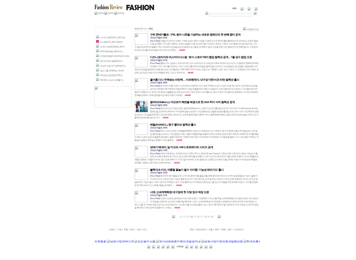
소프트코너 (239, 229)
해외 (217, 229)
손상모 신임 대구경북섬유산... (113, 66)
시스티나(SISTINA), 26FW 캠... (113, 37)
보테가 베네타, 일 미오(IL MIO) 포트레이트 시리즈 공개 (181, 147)
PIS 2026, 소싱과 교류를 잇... (112, 80)
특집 (192, 229)
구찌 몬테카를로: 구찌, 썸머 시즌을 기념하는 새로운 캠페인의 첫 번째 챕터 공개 (195, 34)
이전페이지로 (252, 29)
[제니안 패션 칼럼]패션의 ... (112, 61)
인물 (210, 229)
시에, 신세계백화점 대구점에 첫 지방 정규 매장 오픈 (179, 192)
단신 (145, 229)
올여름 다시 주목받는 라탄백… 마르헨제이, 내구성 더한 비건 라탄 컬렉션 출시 (194, 79)
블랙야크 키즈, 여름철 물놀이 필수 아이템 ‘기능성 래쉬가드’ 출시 (187, 169)
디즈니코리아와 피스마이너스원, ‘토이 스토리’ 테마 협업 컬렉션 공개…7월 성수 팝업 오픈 (201, 57)
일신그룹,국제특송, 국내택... (112, 70)
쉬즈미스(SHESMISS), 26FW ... (113, 46)
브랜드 (112, 229)
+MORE (182, 50)
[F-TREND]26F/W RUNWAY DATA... (115, 56)
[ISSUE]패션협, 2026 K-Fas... (111, 51)
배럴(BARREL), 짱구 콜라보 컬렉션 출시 (173, 124)
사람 (138, 229)
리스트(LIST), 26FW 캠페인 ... (112, 42)
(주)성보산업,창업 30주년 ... (112, 75)
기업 (119, 229)
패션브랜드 (201, 229)
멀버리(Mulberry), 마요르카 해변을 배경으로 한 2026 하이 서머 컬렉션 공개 (192, 102)
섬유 (132, 229)
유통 (126, 229)
